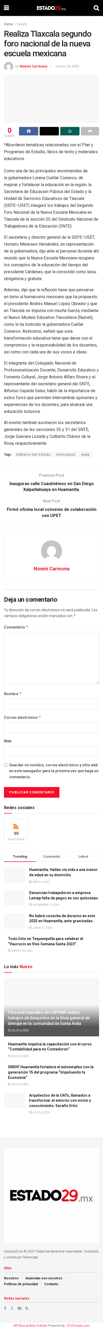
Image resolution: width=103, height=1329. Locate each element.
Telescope (30, 1257)
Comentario (16, 627)
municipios (66, 454)
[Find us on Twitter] (12, 1308)
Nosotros (11, 1278)
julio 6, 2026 (20, 1030)
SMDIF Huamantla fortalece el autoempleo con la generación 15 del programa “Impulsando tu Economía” (50, 1072)
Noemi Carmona (33, 66)
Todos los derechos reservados (59, 1251)
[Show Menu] (6, 8)
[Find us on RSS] (26, 1308)
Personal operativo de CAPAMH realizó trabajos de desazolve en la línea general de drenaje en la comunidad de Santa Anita (49, 1018)
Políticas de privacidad (21, 1284)
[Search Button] (96, 8)
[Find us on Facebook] (5, 1308)
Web (7, 741)
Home (8, 24)
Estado (22, 24)
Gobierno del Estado (33, 454)
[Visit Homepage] (51, 8)
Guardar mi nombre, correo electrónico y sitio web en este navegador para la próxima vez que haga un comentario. (54, 771)
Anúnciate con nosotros (43, 1278)
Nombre (13, 693)
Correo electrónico (22, 717)
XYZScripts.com (78, 1325)
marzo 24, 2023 (67, 66)
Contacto (51, 1284)
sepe (85, 454)
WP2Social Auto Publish (30, 1325)
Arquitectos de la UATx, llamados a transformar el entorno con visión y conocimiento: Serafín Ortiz (60, 1100)
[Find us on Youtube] (19, 1308)
